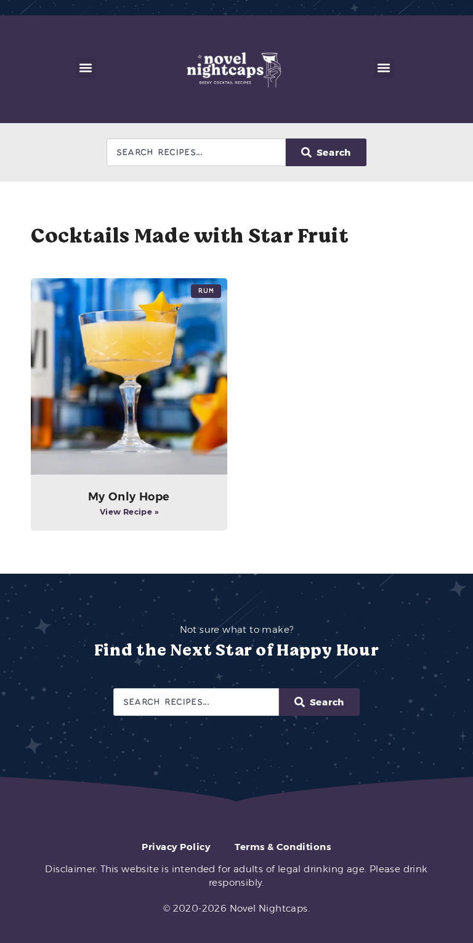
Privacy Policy (176, 847)
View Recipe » (129, 511)
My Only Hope (129, 497)
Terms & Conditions (283, 847)
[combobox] (196, 152)
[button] (86, 68)
